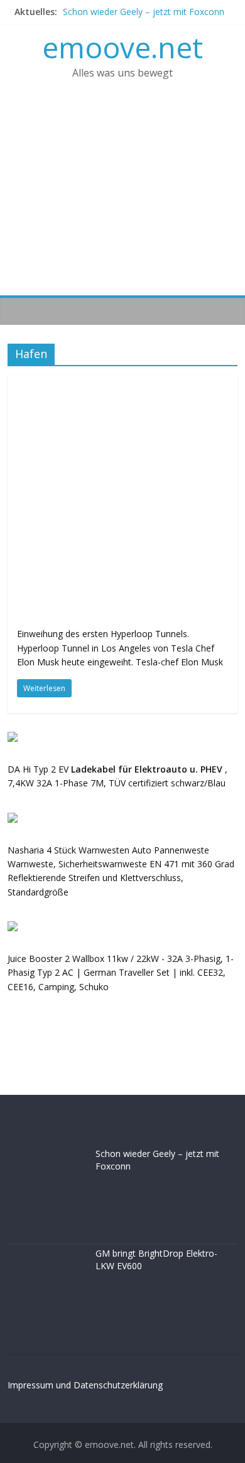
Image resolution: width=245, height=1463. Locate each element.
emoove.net (122, 47)
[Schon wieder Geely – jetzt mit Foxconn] (48, 1154)
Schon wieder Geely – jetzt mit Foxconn (143, 12)
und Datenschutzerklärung (109, 1385)
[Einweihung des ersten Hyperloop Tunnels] (123, 383)
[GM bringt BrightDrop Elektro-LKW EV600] (48, 1254)
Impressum (30, 1385)
